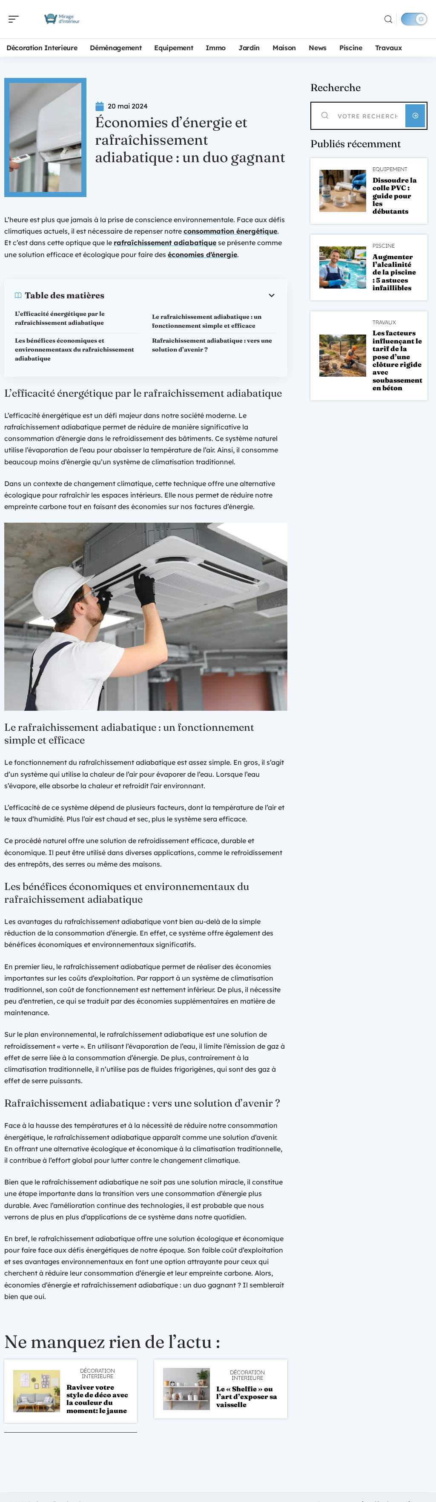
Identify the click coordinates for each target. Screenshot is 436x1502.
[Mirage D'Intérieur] (61, 19)
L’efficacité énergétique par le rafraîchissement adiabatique (60, 318)
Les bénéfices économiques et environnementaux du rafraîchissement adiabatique (74, 349)
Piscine (384, 246)
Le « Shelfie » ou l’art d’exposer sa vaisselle (246, 1397)
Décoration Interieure (97, 1373)
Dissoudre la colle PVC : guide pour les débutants (395, 196)
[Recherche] (388, 19)
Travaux (384, 322)
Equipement (390, 169)
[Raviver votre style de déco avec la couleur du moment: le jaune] (36, 1391)
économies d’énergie (202, 254)
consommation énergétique (230, 231)
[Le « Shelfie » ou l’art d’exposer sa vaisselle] (186, 1389)
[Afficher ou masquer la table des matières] (190, 295)
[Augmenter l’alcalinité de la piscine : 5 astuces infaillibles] (342, 267)
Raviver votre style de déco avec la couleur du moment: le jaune (97, 1399)
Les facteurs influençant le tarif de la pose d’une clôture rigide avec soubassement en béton (397, 360)
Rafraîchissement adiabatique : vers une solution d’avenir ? (212, 345)
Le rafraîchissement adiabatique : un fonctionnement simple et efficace (206, 321)
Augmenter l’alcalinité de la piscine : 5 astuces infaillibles (394, 272)
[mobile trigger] (16, 19)
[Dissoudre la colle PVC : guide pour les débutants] (342, 191)
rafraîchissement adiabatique (165, 242)
